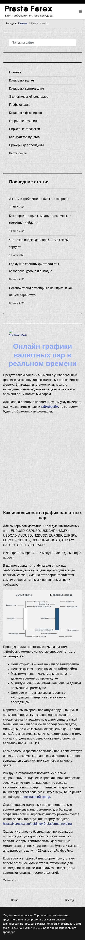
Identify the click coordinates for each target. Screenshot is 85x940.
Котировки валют (21, 80)
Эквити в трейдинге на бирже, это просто (39, 202)
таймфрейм (49, 406)
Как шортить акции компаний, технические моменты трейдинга (40, 223)
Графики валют (20, 104)
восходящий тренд (36, 796)
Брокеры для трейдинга (26, 145)
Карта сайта (18, 153)
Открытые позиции (23, 121)
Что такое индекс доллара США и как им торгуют (38, 247)
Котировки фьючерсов (25, 112)
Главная (15, 72)
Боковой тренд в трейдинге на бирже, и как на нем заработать (40, 295)
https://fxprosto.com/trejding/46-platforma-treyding (37, 823)
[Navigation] (80, 11)
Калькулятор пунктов (24, 137)
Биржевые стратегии (24, 129)
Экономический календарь (28, 96)
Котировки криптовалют (26, 88)
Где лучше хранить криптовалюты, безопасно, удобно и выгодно (34, 271)
